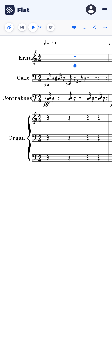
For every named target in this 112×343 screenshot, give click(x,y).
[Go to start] (22, 27)
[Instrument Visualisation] (51, 27)
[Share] (94, 27)
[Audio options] (40, 27)
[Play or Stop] (33, 27)
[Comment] (84, 27)
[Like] (74, 27)
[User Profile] (91, 9)
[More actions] (105, 27)
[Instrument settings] (9, 27)
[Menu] (104, 10)
